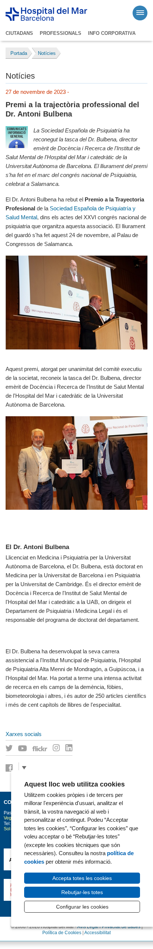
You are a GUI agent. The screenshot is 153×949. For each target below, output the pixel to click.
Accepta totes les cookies (82, 878)
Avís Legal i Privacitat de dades (108, 926)
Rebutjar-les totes (82, 892)
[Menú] (140, 13)
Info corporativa (112, 33)
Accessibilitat (97, 932)
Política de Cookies (61, 932)
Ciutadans (19, 33)
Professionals (60, 33)
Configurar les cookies (82, 907)
